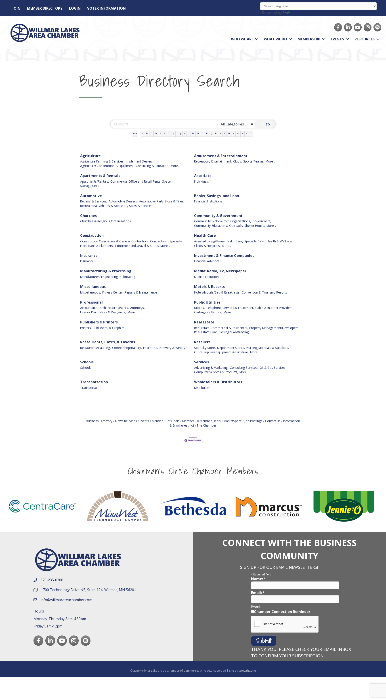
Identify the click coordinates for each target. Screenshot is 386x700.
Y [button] (247, 133)
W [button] (238, 133)
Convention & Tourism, (258, 292)
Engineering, (110, 277)
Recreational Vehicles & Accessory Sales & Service (115, 206)
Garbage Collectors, (208, 312)
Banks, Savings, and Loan (216, 195)
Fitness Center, (112, 292)
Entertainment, (221, 161)
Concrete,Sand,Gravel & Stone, (137, 246)
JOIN (17, 8)
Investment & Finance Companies (224, 255)
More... (175, 166)
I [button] (177, 133)
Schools (87, 362)
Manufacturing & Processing (105, 271)
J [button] (180, 133)
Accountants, (89, 308)
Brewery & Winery (172, 348)
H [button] (173, 133)
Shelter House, (254, 225)
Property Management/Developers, (274, 328)
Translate (299, 12)
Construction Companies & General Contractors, (114, 241)
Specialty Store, (205, 348)
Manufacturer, (90, 277)
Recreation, (202, 161)
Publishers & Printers (99, 322)
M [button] (193, 133)
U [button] (229, 133)
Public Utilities (207, 302)
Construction (92, 235)
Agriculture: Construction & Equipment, (107, 166)
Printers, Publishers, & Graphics (102, 328)
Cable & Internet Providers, (274, 308)
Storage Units (89, 185)
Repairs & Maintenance (141, 292)
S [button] (220, 133)
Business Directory (99, 421)
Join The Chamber (203, 425)
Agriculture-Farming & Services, (102, 161)
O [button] (202, 133)
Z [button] (251, 133)
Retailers (202, 342)
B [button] (147, 133)
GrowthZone (247, 671)
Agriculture (90, 155)
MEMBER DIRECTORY (45, 8)
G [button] (169, 133)
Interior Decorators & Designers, (103, 312)
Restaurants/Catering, (95, 348)
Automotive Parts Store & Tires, (161, 201)
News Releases (126, 421)
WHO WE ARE (242, 39)
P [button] (207, 133)
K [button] (184, 133)
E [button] (160, 133)
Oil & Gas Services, (273, 367)
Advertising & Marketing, (211, 367)
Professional (91, 302)
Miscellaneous (93, 286)
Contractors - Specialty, (166, 241)
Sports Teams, (253, 161)
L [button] (188, 133)
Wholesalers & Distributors (218, 381)
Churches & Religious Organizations (105, 221)
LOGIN (75, 8)
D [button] (156, 133)
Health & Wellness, (280, 241)
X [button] (242, 133)
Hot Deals (172, 421)
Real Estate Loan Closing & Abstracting (221, 332)
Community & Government (218, 215)
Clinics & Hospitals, (207, 246)
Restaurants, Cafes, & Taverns (107, 342)
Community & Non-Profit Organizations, (222, 221)
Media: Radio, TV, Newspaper (220, 271)
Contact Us (272, 421)
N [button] (198, 133)
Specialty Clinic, (255, 241)
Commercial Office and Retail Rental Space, (141, 181)
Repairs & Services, (93, 201)
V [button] (233, 133)
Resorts (281, 292)
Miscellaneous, (90, 292)
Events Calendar (151, 421)
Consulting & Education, (152, 166)
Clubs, (237, 161)
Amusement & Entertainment (221, 155)
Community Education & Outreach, (218, 225)
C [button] (151, 133)
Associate (203, 175)
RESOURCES (365, 39)
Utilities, (199, 308)
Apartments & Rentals (100, 175)
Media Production (206, 277)
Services (201, 362)
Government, (261, 221)
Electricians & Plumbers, (97, 246)
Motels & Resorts (209, 286)
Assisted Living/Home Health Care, (218, 241)
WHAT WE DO (275, 39)
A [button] (142, 133)
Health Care (205, 235)
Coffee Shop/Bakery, (127, 348)
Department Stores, (231, 348)
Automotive (91, 195)
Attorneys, (137, 308)
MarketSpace (233, 421)
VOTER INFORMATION (106, 8)
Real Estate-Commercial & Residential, (221, 328)
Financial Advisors (206, 261)
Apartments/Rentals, (94, 181)
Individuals (201, 181)
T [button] (224, 133)
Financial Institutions (208, 201)
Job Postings (253, 421)
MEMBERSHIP (309, 39)
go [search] (267, 124)
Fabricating (127, 277)
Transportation (94, 381)
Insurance (89, 255)
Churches (88, 215)
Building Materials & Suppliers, (267, 348)
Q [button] (211, 133)
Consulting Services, (244, 367)
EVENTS (337, 39)
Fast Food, (150, 348)
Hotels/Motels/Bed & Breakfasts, (217, 292)
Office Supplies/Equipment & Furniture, (221, 352)
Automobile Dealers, (123, 201)
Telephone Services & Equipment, (230, 308)
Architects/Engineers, (114, 308)
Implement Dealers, (140, 161)
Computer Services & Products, (216, 372)
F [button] (164, 133)
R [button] (216, 133)
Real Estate (204, 322)
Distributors (202, 387)
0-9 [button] (135, 133)
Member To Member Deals (201, 421)
